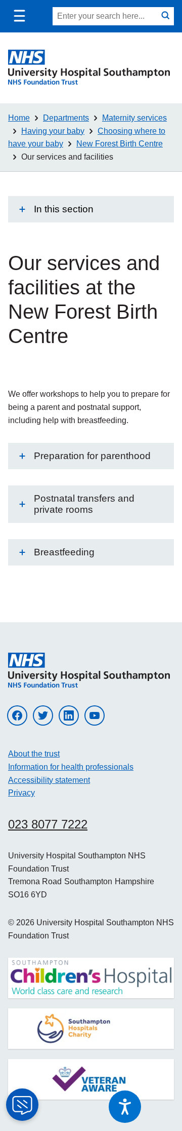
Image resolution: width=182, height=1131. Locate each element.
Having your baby (52, 131)
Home (19, 118)
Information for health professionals (70, 767)
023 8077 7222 (47, 824)
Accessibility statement (49, 780)
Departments (66, 118)
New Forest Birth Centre (119, 143)
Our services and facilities (67, 157)
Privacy (21, 792)
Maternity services (134, 118)
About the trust (34, 753)
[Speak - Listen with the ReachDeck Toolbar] (125, 1106)
